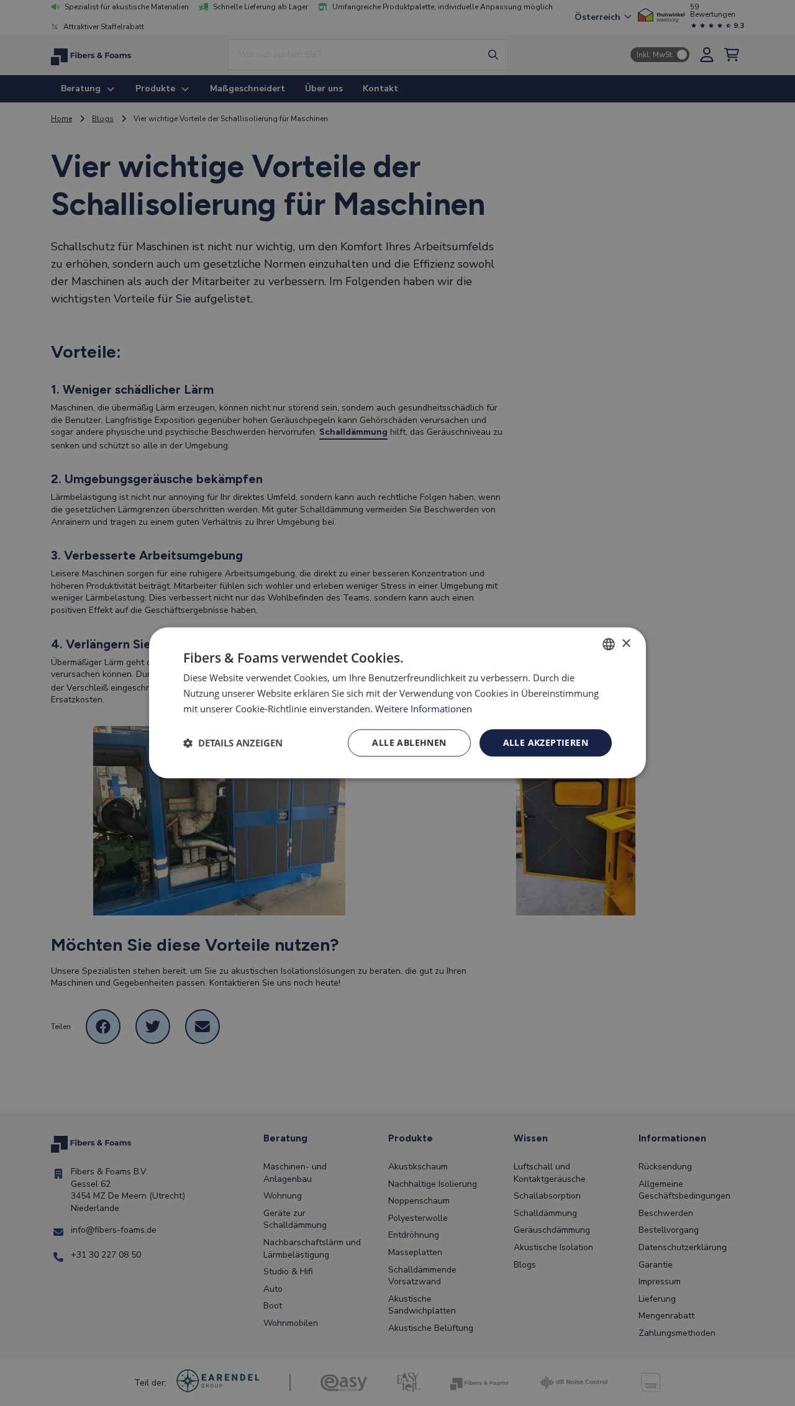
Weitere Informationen (423, 708)
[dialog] (397, 703)
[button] (233, 742)
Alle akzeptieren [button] (545, 742)
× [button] (625, 643)
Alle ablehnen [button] (409, 742)
